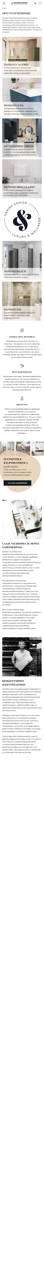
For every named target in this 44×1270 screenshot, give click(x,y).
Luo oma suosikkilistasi (17, 483)
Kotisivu (4, 8)
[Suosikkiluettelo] (40, 3)
